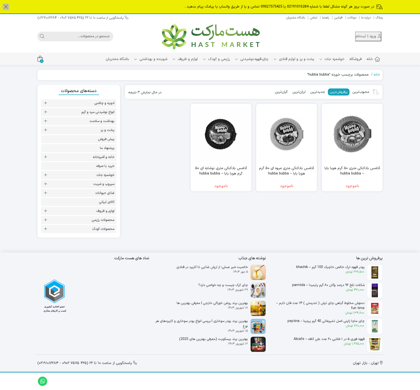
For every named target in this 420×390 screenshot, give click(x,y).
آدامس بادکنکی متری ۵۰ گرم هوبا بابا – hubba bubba (352, 171)
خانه (370, 59)
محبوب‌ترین (360, 92)
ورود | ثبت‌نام (366, 36)
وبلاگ (379, 17)
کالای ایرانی (106, 202)
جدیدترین (317, 92)
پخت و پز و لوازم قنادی (296, 59)
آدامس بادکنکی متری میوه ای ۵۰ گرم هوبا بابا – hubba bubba (286, 171)
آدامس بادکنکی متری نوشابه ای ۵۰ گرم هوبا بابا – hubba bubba (221, 171)
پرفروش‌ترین (339, 92)
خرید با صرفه (105, 166)
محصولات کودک (103, 229)
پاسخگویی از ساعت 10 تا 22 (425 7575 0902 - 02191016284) (81, 17)
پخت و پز (107, 130)
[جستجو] (42, 36)
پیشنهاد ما (107, 148)
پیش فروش (106, 139)
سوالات (351, 17)
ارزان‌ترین (299, 92)
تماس (313, 17)
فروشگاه (356, 59)
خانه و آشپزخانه (103, 157)
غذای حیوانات (104, 193)
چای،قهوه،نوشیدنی (254, 59)
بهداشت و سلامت (101, 121)
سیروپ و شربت (103, 184)
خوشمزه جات (334, 59)
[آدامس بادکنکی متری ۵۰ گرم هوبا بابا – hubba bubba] (352, 134)
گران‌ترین (281, 92)
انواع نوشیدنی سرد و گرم (97, 112)
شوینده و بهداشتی (152, 59)
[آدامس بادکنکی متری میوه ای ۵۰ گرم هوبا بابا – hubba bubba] (287, 134)
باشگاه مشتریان (295, 17)
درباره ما (366, 17)
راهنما (325, 17)
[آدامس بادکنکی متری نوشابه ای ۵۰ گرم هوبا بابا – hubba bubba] (221, 134)
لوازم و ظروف (187, 59)
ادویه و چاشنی (104, 103)
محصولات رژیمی (103, 220)
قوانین (338, 17)
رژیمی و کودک (218, 59)
